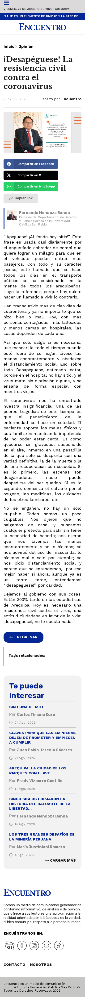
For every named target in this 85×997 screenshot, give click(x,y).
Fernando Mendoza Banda (44, 212)
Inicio (9, 46)
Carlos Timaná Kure (36, 714)
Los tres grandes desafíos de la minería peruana (42, 836)
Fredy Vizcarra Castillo (39, 781)
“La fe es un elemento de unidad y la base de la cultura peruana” (42, 16)
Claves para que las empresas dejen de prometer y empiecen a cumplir (42, 737)
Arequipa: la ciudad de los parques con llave (38, 770)
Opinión (26, 46)
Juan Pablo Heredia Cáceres (44, 750)
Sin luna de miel (26, 707)
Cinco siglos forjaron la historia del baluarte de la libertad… (40, 804)
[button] (31, 164)
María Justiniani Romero (41, 847)
